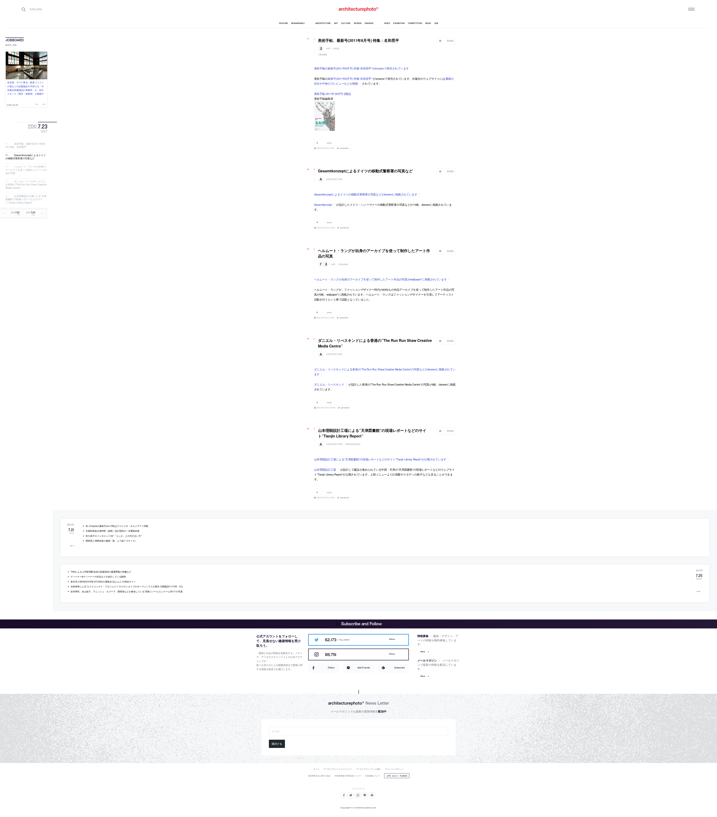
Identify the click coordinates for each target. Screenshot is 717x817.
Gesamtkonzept (323, 204)
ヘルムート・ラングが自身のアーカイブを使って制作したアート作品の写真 (26, 170)
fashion (343, 264)
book (336, 48)
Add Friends (363, 667)
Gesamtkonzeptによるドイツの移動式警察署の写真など (25, 156)
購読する (277, 743)
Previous (37, 104)
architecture (334, 179)
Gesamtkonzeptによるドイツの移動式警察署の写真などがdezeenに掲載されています (365, 194)
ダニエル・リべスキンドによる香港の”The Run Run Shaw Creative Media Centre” (25, 184)
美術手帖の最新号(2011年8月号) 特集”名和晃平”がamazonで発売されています (361, 68)
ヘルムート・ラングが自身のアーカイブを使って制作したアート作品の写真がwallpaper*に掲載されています (380, 279)
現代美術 (323, 54)
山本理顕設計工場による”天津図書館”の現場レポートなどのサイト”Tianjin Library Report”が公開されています (380, 459)
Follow (392, 639)
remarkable (352, 444)
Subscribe (399, 667)
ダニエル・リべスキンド (329, 384)
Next (43, 104)
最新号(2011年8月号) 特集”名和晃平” (350, 78)
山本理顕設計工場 (325, 469)
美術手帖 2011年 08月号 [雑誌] (332, 94)
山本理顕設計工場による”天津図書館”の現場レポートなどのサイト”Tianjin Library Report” (25, 199)
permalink (344, 148)
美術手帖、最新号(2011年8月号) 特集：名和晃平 (25, 145)
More (422, 651)
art (328, 48)
